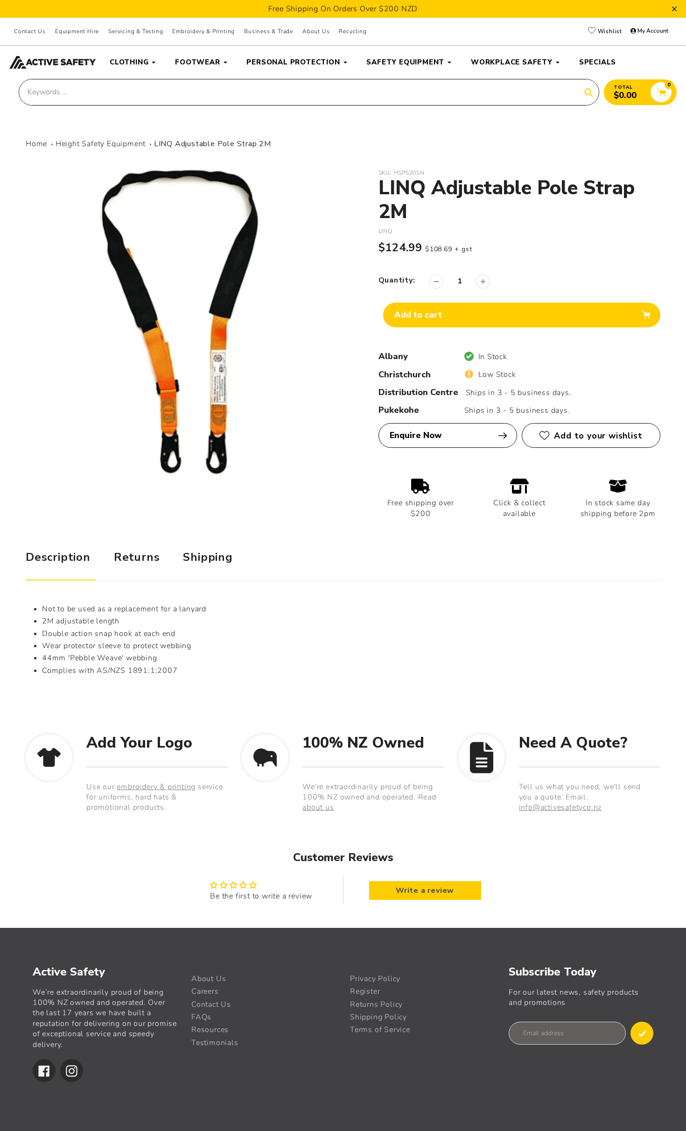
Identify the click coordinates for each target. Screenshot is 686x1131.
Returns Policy (376, 1004)
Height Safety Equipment (101, 144)
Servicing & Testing (135, 31)
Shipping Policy (378, 1017)
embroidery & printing (156, 787)
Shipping (207, 557)
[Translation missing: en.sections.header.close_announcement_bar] (674, 9)
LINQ (385, 231)
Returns (137, 557)
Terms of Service (380, 1030)
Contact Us (30, 31)
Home (36, 144)
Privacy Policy (375, 979)
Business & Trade (268, 31)
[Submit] (641, 1033)
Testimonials (214, 1043)
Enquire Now (416, 435)
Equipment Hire (77, 31)
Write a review (425, 890)
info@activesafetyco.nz (560, 807)
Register (365, 991)
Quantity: (396, 280)
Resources (210, 1030)
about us (318, 807)
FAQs (201, 1017)
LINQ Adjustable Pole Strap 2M (212, 144)
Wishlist (609, 31)
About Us (315, 31)
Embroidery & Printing (203, 31)
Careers (205, 991)
